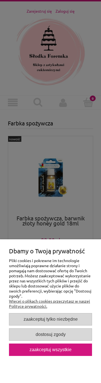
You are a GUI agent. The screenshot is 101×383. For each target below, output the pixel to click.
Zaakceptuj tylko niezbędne (51, 319)
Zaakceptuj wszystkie (50, 349)
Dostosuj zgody (51, 334)
